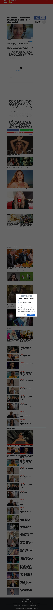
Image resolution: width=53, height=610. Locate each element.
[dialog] (26, 305)
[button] (26, 304)
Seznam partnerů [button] (28, 308)
